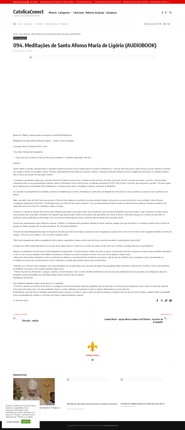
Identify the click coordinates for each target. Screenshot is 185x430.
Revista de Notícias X (111, 425)
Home (15, 34)
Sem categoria (24, 34)
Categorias (64, 12)
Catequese (111, 12)
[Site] (92, 360)
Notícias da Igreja (95, 12)
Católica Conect (92, 355)
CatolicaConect (28, 11)
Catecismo (78, 12)
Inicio (20, 24)
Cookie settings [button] (12, 421)
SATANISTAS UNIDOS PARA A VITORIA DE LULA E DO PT (143, 404)
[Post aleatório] (164, 24)
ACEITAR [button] (26, 421)
